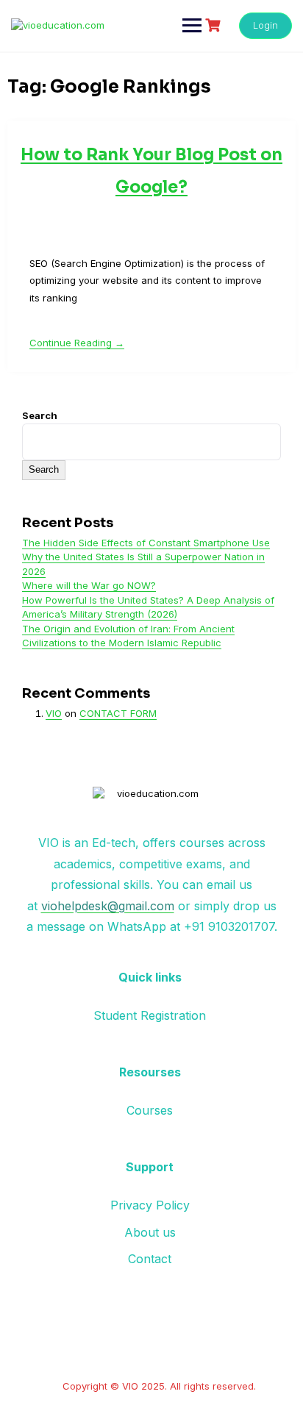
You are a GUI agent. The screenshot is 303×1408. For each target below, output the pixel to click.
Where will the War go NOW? (89, 585)
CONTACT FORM (118, 713)
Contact (149, 1258)
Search (39, 415)
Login (265, 25)
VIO (54, 713)
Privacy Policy (150, 1205)
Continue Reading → (76, 343)
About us (150, 1232)
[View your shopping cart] (214, 25)
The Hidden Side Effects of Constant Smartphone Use (146, 542)
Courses (149, 1110)
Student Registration (149, 1015)
